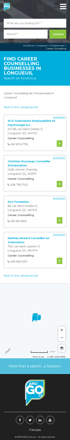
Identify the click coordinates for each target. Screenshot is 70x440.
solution (58, 34)
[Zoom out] (62, 337)
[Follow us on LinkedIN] (40, 420)
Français (35, 430)
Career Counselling (56, 48)
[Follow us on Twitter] (30, 420)
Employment (57, 45)
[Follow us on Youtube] (50, 420)
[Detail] (59, 143)
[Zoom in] (62, 330)
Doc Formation (18, 202)
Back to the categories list (21, 107)
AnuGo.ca (28, 45)
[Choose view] (62, 348)
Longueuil (42, 45)
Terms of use (38, 357)
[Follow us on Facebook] (20, 420)
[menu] (62, 6)
